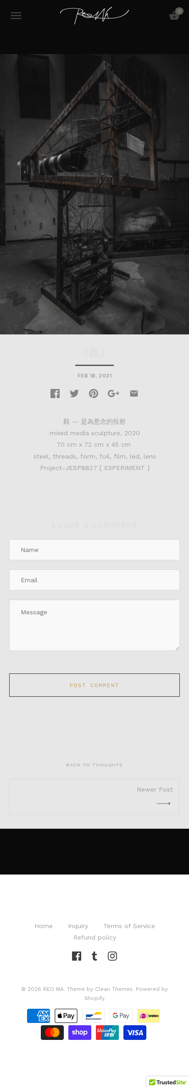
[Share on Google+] (113, 393)
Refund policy (94, 937)
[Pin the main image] (93, 393)
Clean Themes (114, 989)
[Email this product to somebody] (134, 393)
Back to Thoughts (94, 765)
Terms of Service (129, 925)
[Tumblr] (94, 955)
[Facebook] (76, 955)
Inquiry (78, 925)
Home (43, 925)
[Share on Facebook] (55, 393)
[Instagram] (112, 955)
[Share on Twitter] (74, 393)
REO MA (53, 989)
